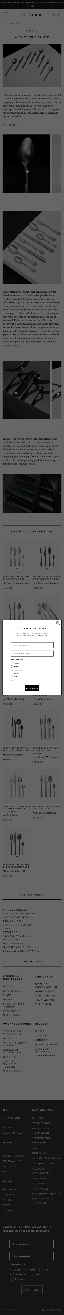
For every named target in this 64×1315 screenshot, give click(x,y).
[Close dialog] (58, 623)
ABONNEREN (32, 688)
